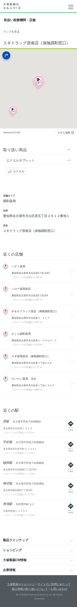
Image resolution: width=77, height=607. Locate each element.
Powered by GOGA (11, 132)
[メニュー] (70, 7)
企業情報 (9, 570)
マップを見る (11, 31)
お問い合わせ (59, 588)
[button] (38, 150)
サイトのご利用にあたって (54, 584)
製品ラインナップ (15, 540)
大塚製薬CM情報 (15, 560)
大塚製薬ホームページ (21, 584)
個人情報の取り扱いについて (30, 588)
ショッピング (12, 550)
